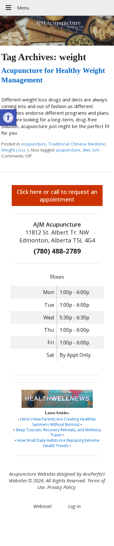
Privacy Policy (61, 487)
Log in (74, 506)
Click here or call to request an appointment (57, 195)
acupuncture (68, 150)
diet (86, 150)
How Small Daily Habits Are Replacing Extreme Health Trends (58, 443)
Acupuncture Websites (32, 474)
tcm (96, 150)
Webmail (42, 506)
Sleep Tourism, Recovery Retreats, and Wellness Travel (58, 432)
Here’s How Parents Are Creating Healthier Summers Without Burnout (58, 421)
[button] (8, 117)
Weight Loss (13, 150)
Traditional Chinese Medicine (76, 144)
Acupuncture (33, 144)
